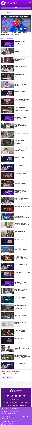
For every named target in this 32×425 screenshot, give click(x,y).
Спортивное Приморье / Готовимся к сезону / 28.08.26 (21, 84)
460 (18, 373)
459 (15, 373)
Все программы (7, 377)
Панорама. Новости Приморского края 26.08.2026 (20, 191)
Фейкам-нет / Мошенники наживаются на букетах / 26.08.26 (22, 257)
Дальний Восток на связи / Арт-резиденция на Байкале (21, 142)
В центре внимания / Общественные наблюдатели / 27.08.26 (21, 109)
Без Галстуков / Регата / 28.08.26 (21, 50)
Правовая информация (11, 402)
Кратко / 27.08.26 (19, 157)
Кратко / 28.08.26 (19, 91)
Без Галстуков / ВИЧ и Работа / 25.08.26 (21, 289)
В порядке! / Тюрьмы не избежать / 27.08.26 (21, 100)
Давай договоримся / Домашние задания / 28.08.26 (20, 68)
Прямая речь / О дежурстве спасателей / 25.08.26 (21, 348)
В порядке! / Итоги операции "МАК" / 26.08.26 (20, 175)
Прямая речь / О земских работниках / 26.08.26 (22, 248)
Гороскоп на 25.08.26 (20, 363)
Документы (24, 402)
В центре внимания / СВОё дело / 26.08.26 (20, 182)
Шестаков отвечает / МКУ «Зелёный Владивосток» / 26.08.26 (21, 216)
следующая (15, 371)
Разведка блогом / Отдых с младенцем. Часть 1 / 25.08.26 (20, 307)
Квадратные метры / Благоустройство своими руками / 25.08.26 (22, 356)
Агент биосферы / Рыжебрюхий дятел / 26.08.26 (20, 233)
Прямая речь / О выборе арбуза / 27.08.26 (21, 149)
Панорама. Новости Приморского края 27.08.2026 (20, 117)
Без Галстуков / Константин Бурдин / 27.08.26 (20, 125)
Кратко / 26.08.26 (19, 239)
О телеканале (16, 399)
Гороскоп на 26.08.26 (20, 264)
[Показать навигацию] (30, 2)
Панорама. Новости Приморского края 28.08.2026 (20, 43)
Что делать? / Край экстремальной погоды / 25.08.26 (21, 299)
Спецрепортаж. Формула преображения (22, 207)
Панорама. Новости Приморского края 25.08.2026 (20, 282)
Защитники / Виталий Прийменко (21, 322)
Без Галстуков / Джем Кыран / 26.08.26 (21, 199)
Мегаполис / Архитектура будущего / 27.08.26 (21, 134)
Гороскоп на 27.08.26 (20, 165)
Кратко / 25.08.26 (19, 338)
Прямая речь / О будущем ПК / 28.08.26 (21, 75)
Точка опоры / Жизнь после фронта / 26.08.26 (21, 223)
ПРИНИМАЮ (26, 416)
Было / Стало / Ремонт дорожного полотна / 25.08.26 (21, 315)
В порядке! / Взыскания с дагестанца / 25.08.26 (22, 273)
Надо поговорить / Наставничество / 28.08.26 (20, 59)
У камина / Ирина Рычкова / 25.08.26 (19, 331)
